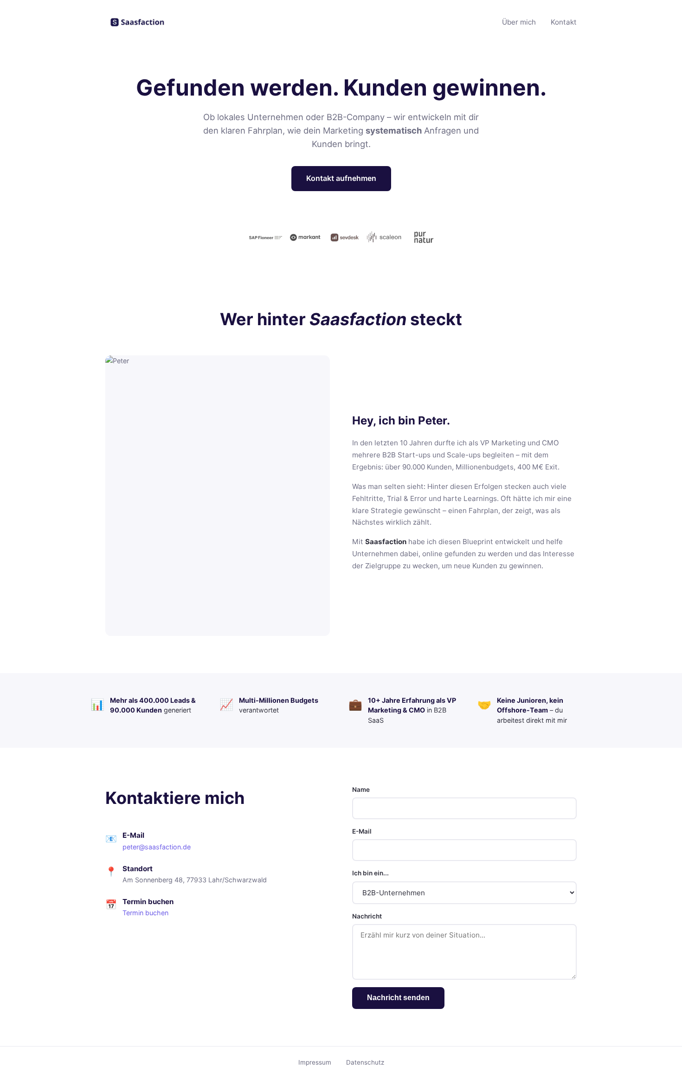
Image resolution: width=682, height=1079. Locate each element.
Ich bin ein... (370, 873)
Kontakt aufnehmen (341, 178)
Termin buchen (145, 913)
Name (361, 789)
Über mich (519, 22)
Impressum (314, 1062)
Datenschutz (365, 1062)
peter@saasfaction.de (156, 847)
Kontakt (564, 22)
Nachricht (367, 916)
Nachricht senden (398, 998)
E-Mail (362, 831)
